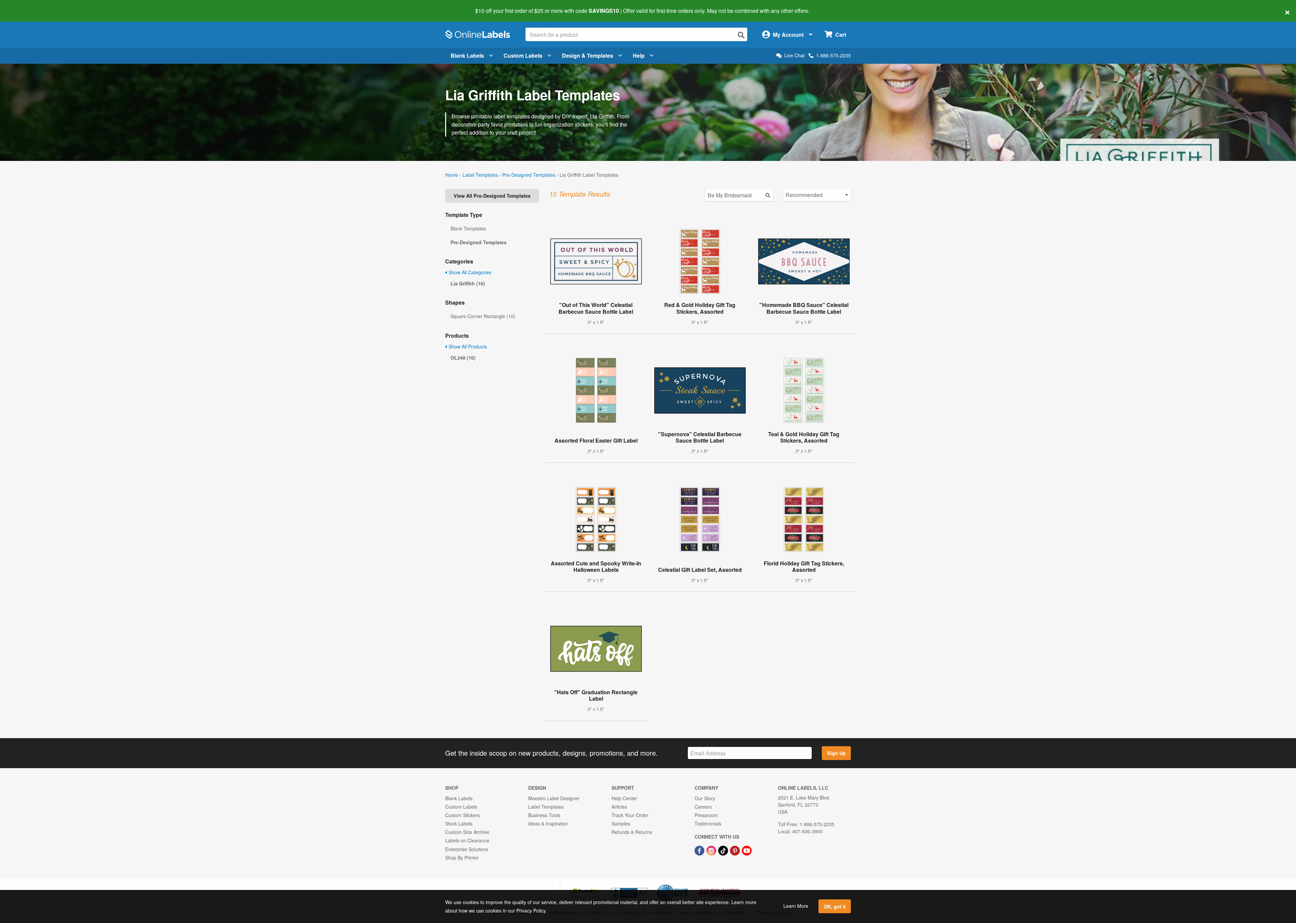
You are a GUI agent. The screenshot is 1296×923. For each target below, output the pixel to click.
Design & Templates (587, 55)
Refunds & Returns (632, 832)
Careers (703, 806)
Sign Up (836, 753)
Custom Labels (523, 55)
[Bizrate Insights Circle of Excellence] (686, 885)
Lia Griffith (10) (468, 283)
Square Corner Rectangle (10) (483, 316)
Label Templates (480, 174)
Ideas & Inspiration (548, 823)
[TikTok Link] (723, 849)
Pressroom (706, 815)
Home (451, 174)
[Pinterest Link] (735, 849)
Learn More (795, 905)
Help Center (624, 798)
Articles (619, 806)
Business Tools (544, 815)
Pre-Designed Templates (528, 174)
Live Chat (794, 55)
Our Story (705, 798)
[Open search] (741, 35)
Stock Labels (459, 823)
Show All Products (467, 346)
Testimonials (708, 823)
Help (639, 55)
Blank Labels (467, 55)
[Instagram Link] (712, 849)
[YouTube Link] (747, 849)
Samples (621, 823)
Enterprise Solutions (466, 849)
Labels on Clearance (467, 840)
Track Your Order (630, 815)
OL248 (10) (463, 357)
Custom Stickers (462, 815)
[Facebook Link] (700, 849)
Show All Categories (469, 272)
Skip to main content (24, 6)
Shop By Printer (462, 857)
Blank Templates (468, 228)
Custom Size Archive (467, 832)
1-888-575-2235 (833, 55)
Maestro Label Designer (553, 798)
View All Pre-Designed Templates (492, 195)
